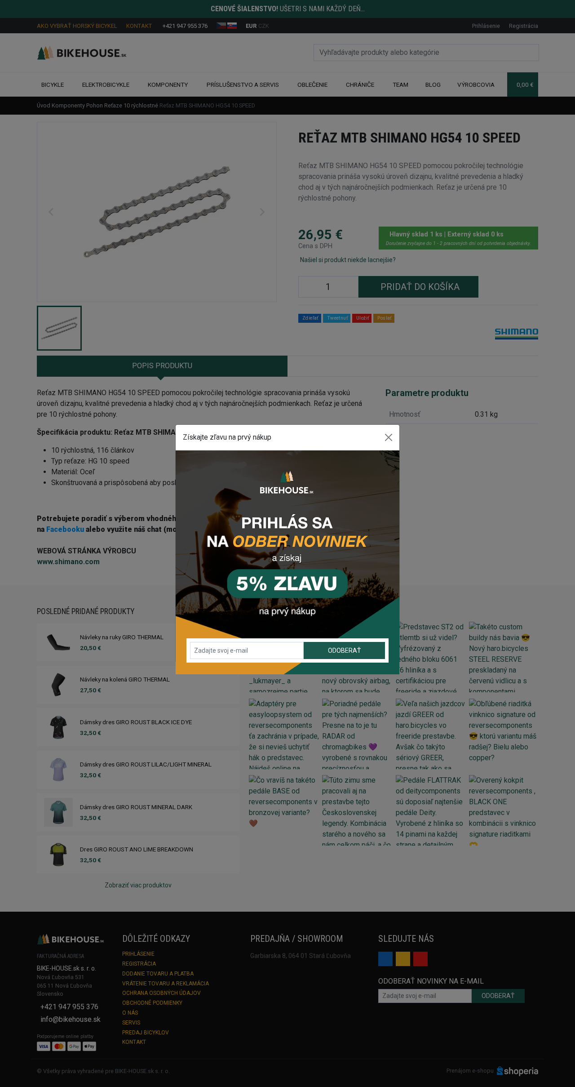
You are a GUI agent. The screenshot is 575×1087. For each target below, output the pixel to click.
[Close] (388, 437)
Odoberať (344, 650)
